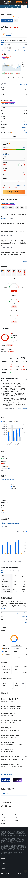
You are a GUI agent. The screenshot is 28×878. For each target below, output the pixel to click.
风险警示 (3, 868)
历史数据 (14, 44)
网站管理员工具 (5, 823)
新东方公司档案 (6, 598)
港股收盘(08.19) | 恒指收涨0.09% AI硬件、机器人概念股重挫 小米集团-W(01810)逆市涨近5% (13, 243)
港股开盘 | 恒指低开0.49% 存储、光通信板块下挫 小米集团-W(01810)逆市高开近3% (14, 254)
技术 (25, 40)
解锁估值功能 (22, 84)
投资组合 (3, 820)
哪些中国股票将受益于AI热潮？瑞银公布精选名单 (13, 215)
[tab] (8, 272)
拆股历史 (20, 44)
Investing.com (4, 218)
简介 (6, 44)
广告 (16, 817)
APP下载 (3, 817)
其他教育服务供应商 (22, 613)
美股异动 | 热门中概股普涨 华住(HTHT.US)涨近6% (14, 232)
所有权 (9, 44)
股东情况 (4, 627)
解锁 (15, 591)
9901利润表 (5, 519)
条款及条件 (3, 858)
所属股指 (25, 44)
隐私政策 (3, 863)
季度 (6, 526)
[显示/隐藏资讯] (10, 48)
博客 (2, 814)
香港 (26, 622)
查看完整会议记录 (22, 408)
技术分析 (4, 267)
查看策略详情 (8, 35)
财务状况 (19, 40)
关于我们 (17, 814)
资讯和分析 (13, 40)
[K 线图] (3, 48)
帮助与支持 (17, 820)
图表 (6, 40)
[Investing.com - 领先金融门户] (7, 2)
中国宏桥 (4, 683)
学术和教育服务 (23, 616)
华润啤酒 (16, 683)
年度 (2, 526)
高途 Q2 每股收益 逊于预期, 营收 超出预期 (12, 224)
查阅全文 (3, 608)
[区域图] (5, 48)
